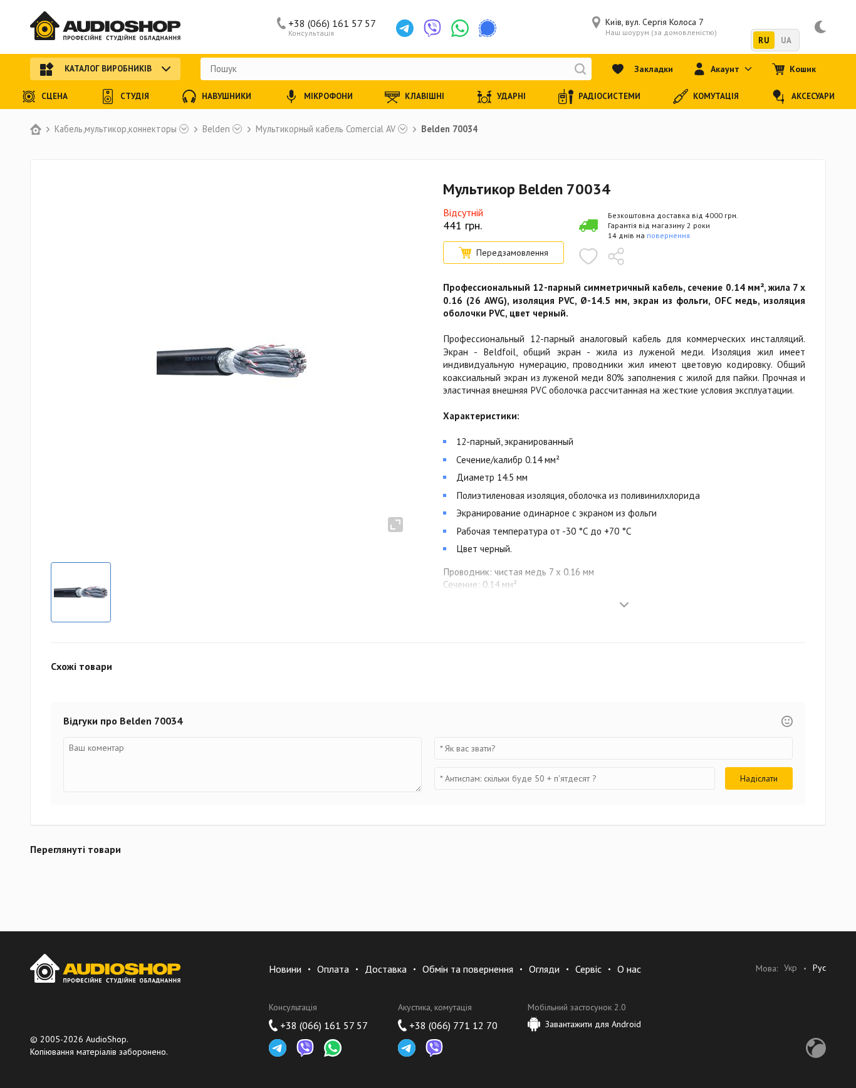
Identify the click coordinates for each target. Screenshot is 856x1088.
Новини (285, 969)
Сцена (54, 96)
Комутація (716, 96)
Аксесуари (813, 96)
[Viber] (432, 28)
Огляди (544, 969)
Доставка (386, 969)
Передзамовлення (512, 252)
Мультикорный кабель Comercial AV (325, 129)
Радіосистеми (609, 96)
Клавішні (424, 96)
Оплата (333, 969)
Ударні (511, 96)
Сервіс (588, 969)
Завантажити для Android (593, 1024)
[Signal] (487, 28)
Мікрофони (328, 96)
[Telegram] (405, 28)
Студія (134, 96)
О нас (629, 969)
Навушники (226, 96)
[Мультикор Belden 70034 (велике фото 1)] (81, 592)
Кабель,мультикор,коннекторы (116, 129)
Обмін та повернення (467, 969)
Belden (216, 129)
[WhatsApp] (460, 28)
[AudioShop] (105, 27)
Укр (790, 968)
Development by (816, 1048)
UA (786, 40)
